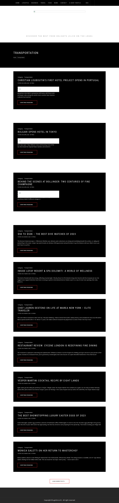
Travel (43, 3)
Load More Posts (58, 481)
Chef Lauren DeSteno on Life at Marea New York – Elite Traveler (54, 309)
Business (34, 3)
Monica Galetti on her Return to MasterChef (48, 450)
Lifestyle (25, 3)
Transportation (28, 77)
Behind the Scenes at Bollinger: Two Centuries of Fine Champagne (54, 183)
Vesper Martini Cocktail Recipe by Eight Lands (48, 380)
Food (50, 3)
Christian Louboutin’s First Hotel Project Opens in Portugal (58, 80)
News (56, 3)
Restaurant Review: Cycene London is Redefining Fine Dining (57, 345)
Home (18, 3)
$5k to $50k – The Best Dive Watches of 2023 (47, 234)
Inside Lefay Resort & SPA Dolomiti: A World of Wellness (55, 270)
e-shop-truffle (75, 3)
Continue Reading (26, 102)
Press (32, 83)
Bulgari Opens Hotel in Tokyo (38, 131)
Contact (63, 3)
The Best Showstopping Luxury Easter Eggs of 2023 (52, 415)
